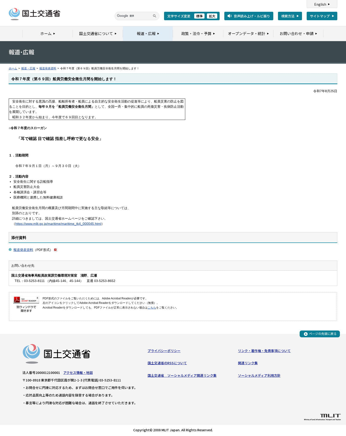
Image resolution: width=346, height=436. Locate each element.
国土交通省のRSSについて (167, 363)
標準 (199, 16)
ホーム (13, 68)
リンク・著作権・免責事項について (264, 350)
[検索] (154, 16)
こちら (152, 307)
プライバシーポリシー (164, 350)
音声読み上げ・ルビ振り (252, 16)
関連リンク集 (248, 363)
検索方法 (287, 16)
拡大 (212, 16)
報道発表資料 (47, 68)
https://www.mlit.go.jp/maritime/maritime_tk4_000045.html (58, 224)
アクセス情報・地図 (78, 372)
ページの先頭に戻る (323, 334)
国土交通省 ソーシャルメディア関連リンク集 (182, 375)
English (320, 4)
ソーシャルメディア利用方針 (259, 375)
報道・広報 (28, 68)
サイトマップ (320, 16)
